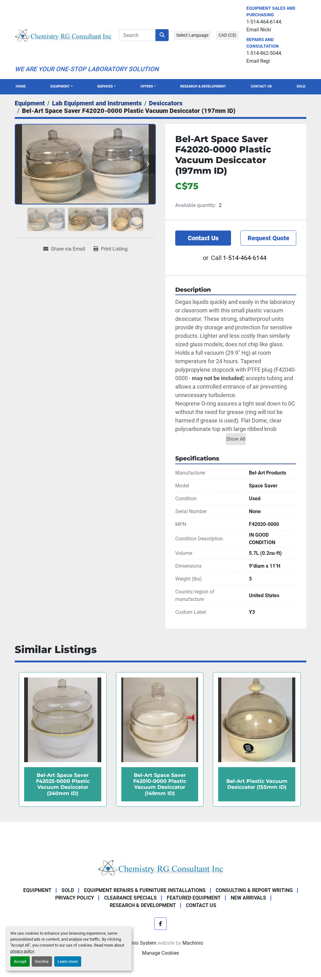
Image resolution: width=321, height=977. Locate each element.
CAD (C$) (227, 35)
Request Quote (268, 238)
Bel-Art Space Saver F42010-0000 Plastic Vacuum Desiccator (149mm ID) (62, 784)
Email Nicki (258, 30)
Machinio (192, 943)
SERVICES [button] (105, 86)
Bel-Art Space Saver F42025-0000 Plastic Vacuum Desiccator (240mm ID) (256, 784)
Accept (20, 961)
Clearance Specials (130, 898)
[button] (62, 86)
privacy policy (22, 951)
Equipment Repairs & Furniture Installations (145, 890)
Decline (42, 961)
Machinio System (137, 943)
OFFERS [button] (146, 86)
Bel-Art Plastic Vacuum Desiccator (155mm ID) (159, 784)
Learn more (68, 961)
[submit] (162, 35)
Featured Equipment (194, 898)
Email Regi (258, 61)
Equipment (60, 86)
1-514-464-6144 (263, 22)
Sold (301, 86)
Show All (235, 439)
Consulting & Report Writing (254, 890)
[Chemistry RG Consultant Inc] (160, 867)
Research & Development (203, 86)
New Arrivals (248, 898)
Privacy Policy (74, 898)
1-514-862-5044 (263, 53)
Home (21, 86)
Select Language (192, 35)
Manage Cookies (160, 953)
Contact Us (261, 86)
